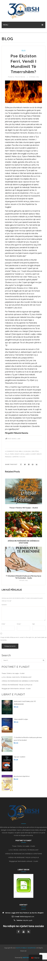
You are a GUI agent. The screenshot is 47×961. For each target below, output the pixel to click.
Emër (4, 624)
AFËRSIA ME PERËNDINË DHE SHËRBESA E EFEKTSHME (23, 542)
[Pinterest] (28, 464)
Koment (4, 604)
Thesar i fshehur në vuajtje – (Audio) (23, 508)
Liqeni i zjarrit (30, 454)
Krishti (17, 454)
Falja (7, 454)
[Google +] (32, 464)
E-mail (24, 916)
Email (19, 624)
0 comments (9, 451)
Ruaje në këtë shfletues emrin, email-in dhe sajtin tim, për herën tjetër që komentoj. (23, 639)
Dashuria (27, 451)
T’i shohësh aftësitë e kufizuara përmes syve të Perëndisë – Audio (23, 577)
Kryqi (22, 454)
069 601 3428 (27, 920)
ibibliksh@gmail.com (27, 916)
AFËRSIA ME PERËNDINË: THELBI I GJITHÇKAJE (17, 685)
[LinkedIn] (36, 464)
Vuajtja (22, 457)
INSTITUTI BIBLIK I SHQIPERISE (26, 948)
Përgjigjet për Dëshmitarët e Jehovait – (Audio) (16, 688)
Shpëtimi (15, 457)
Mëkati (39, 454)
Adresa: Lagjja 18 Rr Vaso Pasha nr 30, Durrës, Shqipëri (24, 913)
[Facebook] (20, 464)
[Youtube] (23, 932)
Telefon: (24, 920)
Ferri (12, 454)
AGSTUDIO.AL (27, 957)
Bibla (21, 451)
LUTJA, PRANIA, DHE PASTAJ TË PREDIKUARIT (16, 677)
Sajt (33, 624)
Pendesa (8, 457)
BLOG (23, 50)
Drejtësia (35, 451)
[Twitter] (24, 464)
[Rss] (28, 932)
